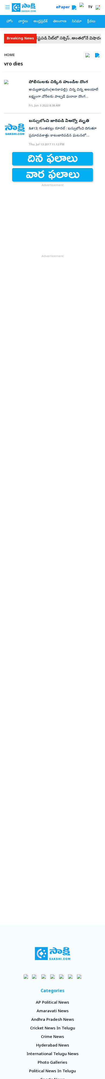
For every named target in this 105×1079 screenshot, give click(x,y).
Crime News (52, 1037)
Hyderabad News (52, 1045)
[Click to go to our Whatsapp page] (35, 976)
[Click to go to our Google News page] (79, 976)
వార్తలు (23, 21)
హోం (9, 21)
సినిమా (77, 21)
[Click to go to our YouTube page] (61, 976)
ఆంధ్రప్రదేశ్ (40, 21)
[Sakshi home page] (52, 953)
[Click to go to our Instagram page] (52, 976)
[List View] (97, 55)
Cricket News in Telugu (52, 1028)
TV (90, 7)
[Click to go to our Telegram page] (70, 976)
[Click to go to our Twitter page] (43, 976)
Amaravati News (53, 1011)
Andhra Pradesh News (52, 1020)
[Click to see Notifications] (97, 7)
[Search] (74, 7)
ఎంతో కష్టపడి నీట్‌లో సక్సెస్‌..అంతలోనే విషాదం (58, 38)
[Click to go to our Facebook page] (26, 976)
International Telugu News (53, 1054)
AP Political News (52, 1003)
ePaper (64, 7)
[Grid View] (87, 55)
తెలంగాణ (59, 21)
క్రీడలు (91, 21)
